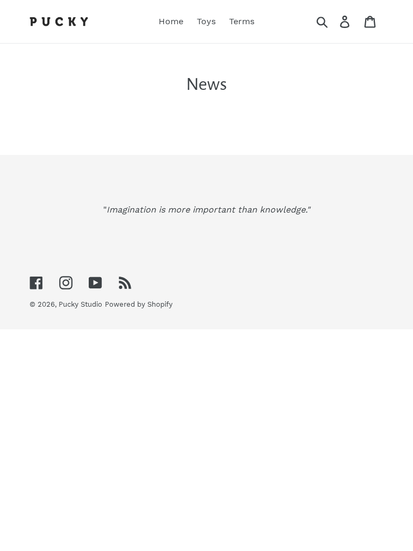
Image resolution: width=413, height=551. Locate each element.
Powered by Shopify (139, 304)
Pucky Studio (80, 304)
